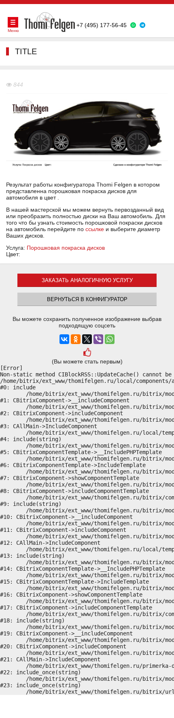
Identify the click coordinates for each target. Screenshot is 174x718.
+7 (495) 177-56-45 (101, 25)
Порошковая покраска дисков (66, 247)
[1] (87, 353)
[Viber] (98, 339)
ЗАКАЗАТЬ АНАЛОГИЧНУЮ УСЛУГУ (87, 280)
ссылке (94, 229)
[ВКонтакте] (64, 339)
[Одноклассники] (76, 339)
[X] (87, 339)
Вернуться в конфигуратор (87, 299)
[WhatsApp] (110, 339)
